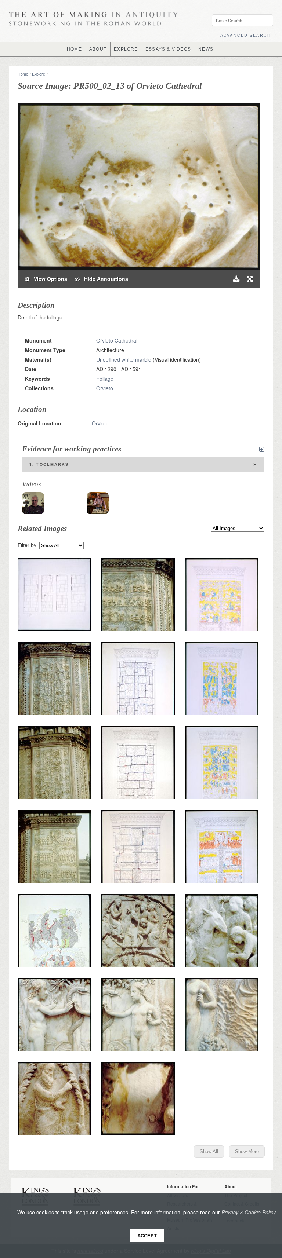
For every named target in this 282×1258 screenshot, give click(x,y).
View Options (48, 278)
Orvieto (104, 388)
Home (23, 74)
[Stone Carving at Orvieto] (33, 503)
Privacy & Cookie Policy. (249, 1212)
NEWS (205, 49)
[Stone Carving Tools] (98, 503)
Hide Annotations (104, 278)
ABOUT (97, 49)
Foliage (104, 378)
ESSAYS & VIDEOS (168, 49)
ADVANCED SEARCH (245, 35)
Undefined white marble (123, 359)
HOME (74, 49)
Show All (209, 1151)
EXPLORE (126, 49)
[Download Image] (236, 279)
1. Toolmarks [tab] (49, 464)
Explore (38, 74)
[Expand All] (261, 449)
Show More (247, 1151)
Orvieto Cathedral (116, 340)
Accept (147, 1236)
